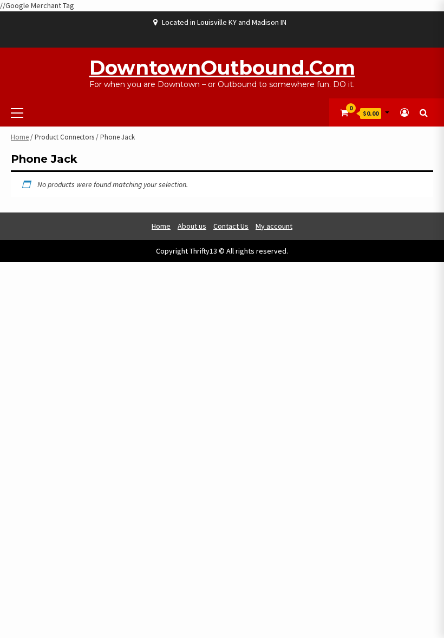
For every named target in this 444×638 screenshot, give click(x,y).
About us (192, 226)
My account (274, 226)
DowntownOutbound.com (222, 67)
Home (20, 137)
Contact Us (231, 226)
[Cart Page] (344, 112)
